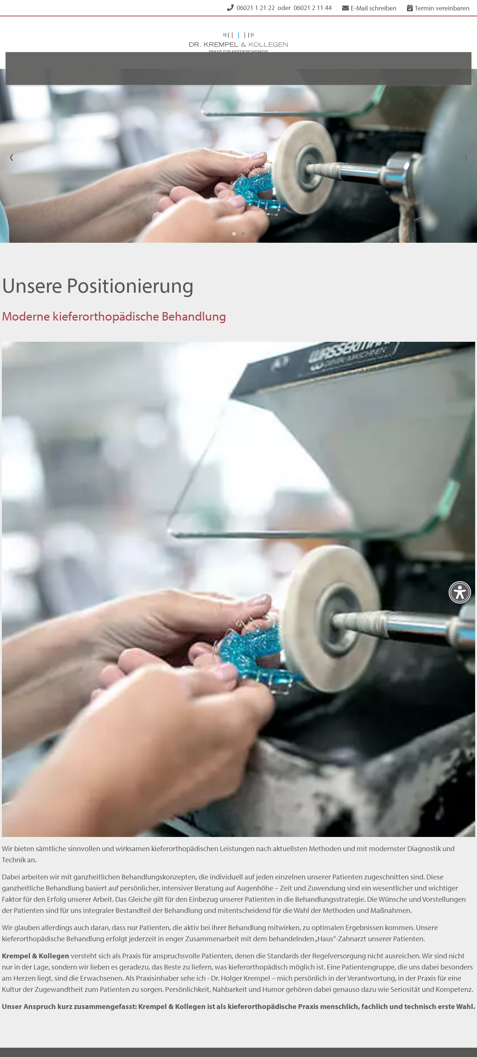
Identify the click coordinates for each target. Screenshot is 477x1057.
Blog (353, 68)
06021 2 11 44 (313, 7)
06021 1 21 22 (256, 7)
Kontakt (388, 68)
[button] (234, 212)
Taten (205, 68)
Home (84, 68)
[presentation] (11, 134)
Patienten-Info (308, 68)
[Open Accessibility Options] (460, 592)
